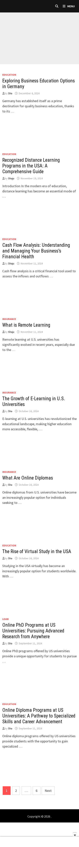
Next (48, 790)
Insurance (9, 319)
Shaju (11, 178)
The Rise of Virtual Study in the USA (36, 551)
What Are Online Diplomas (27, 478)
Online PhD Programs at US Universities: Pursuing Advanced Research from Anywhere (33, 630)
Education (9, 74)
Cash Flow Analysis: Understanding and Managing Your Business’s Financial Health (36, 250)
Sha (10, 93)
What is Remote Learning (26, 325)
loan (5, 619)
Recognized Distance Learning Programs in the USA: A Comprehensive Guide (31, 165)
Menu (71, 6)
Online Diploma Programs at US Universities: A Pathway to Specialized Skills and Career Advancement (38, 715)
